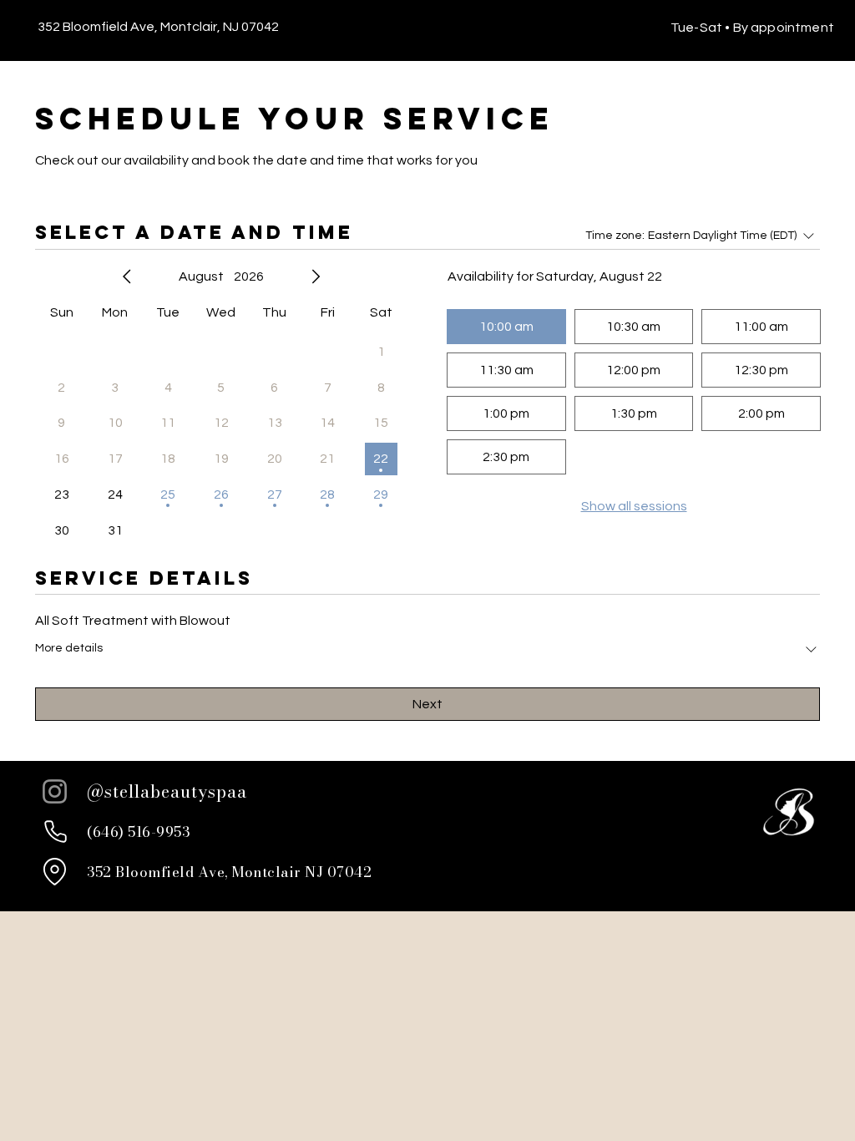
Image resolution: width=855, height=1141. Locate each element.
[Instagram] (54, 791)
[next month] (316, 276)
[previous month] (127, 276)
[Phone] (55, 832)
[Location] (54, 872)
